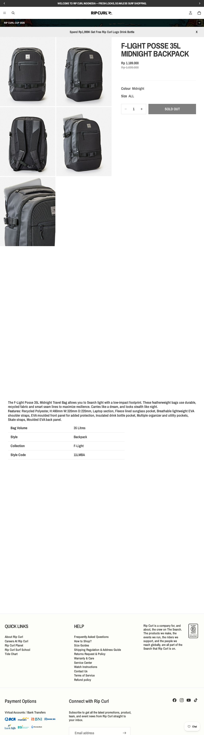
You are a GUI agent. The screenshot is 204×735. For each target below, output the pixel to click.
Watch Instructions (85, 667)
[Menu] (4, 13)
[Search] (13, 13)
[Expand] (199, 22)
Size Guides (81, 645)
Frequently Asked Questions (91, 637)
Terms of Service (84, 675)
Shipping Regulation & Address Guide (97, 649)
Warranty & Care (84, 658)
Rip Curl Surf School (17, 649)
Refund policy (82, 679)
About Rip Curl (14, 637)
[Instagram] (181, 700)
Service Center (83, 662)
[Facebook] (174, 700)
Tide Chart (11, 654)
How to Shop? (83, 641)
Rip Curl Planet (14, 645)
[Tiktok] (195, 700)
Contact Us (80, 671)
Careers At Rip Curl (16, 641)
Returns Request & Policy (89, 654)
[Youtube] (188, 700)
